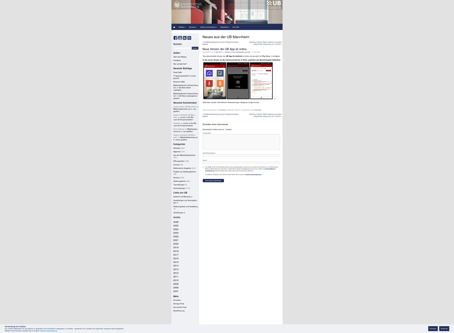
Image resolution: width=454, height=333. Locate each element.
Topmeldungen (179, 184)
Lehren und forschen (208, 27)
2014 (176, 265)
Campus (176, 164)
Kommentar (207, 133)
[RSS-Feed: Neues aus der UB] (185, 38)
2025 (176, 225)
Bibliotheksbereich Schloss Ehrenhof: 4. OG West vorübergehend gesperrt (186, 95)
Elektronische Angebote (182, 168)
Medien (181, 27)
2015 (176, 261)
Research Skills (179, 82)
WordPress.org (179, 311)
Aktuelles (176, 148)
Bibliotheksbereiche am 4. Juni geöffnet (185, 130)
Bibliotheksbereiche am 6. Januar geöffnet (185, 138)
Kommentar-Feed (179, 307)
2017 (176, 254)
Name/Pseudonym (209, 153)
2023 (176, 232)
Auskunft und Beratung (181, 196)
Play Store (266, 56)
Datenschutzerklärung (253, 174)
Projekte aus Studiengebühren (184, 171)
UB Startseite (178, 212)
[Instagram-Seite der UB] (189, 38)
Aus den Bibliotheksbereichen (184, 155)
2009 (176, 283)
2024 (176, 229)
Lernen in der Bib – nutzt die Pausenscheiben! (184, 118)
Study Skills (177, 72)
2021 (176, 240)
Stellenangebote (179, 181)
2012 (176, 272)
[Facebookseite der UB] (175, 38)
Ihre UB (235, 27)
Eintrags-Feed (178, 303)
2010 (176, 280)
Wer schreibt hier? (180, 64)
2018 (176, 250)
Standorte (224, 27)
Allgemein (177, 151)
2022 (176, 236)
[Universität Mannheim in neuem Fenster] (187, 8)
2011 (176, 276)
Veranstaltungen (179, 188)
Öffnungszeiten (179, 161)
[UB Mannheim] (274, 8)
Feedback (177, 60)
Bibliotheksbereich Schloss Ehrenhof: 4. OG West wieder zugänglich (186, 87)
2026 (176, 221)
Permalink (258, 110)
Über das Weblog (179, 57)
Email (205, 160)
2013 (176, 269)
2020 (176, 243)
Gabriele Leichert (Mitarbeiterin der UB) (237, 52)
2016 (176, 258)
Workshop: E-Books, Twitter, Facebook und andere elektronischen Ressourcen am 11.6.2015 (265, 43)
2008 (176, 287)
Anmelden (177, 300)
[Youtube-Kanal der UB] (180, 38)
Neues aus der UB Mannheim (226, 36)
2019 (176, 247)
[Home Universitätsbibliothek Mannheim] (174, 27)
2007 (176, 291)
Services (192, 27)
